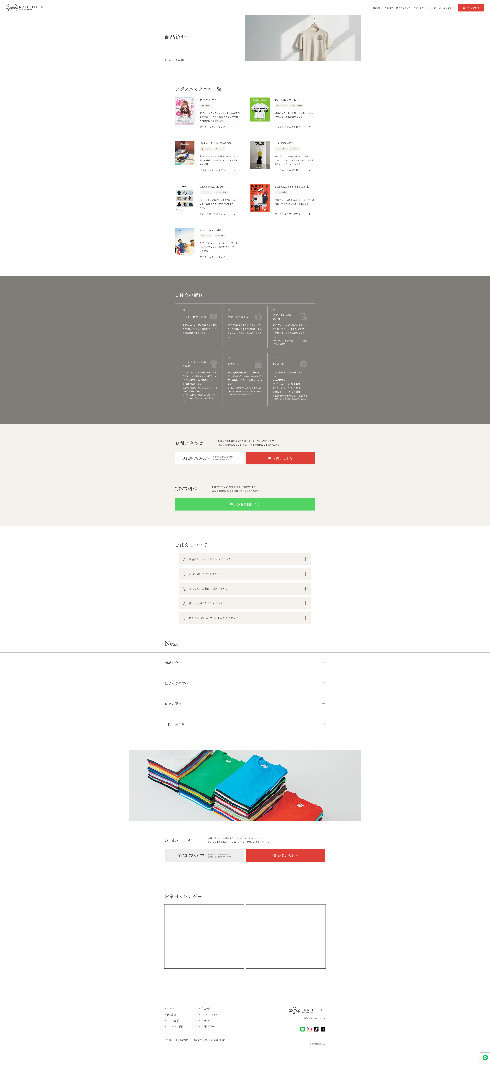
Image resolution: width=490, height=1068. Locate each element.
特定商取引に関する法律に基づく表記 (209, 1040)
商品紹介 (388, 7)
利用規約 (168, 1040)
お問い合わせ (473, 7)
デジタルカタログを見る (212, 127)
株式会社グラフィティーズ (314, 1018)
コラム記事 (419, 7)
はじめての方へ (403, 7)
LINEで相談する (247, 504)
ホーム (168, 59)
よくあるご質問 (446, 7)
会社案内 (377, 7)
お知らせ (431, 7)
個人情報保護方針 (183, 1040)
